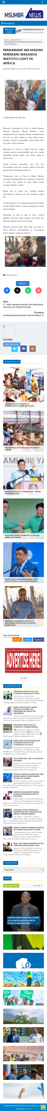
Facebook (38, 640)
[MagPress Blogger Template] (23, 12)
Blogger (17, 640)
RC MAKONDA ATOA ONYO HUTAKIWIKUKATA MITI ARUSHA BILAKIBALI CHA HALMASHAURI (21, 1000)
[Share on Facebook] (7, 290)
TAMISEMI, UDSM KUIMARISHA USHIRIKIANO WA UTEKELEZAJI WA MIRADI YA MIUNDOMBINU (27, 812)
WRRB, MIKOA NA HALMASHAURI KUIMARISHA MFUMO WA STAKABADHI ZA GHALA (26, 743)
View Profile (13, 344)
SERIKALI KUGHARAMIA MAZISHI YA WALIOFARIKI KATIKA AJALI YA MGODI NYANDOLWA (20, 623)
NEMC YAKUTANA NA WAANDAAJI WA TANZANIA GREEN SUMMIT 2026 (28, 844)
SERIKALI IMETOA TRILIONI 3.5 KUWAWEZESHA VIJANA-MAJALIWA (19, 405)
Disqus (27, 640)
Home (6, 40)
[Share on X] (17, 290)
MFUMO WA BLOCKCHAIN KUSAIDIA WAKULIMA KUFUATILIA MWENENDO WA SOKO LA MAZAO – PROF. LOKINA (22, 962)
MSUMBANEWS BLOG (12, 1106)
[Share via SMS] (38, 290)
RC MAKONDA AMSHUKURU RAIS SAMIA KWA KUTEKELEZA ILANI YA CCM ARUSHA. (21, 1093)
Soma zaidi (36, 886)
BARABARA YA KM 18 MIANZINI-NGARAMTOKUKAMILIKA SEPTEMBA (18, 1056)
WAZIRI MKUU (16, 40)
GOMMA (28, 1109)
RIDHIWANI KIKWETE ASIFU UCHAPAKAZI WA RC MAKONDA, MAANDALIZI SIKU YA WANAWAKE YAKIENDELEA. (22, 981)
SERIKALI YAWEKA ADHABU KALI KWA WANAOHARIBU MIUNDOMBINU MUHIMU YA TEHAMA (28, 776)
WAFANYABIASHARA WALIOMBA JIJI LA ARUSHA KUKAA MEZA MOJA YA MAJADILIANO (23, 920)
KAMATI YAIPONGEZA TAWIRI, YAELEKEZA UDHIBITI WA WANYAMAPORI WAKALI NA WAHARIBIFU (25, 710)
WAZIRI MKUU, (35, 69)
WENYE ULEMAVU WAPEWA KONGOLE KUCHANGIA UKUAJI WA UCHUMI (28, 829)
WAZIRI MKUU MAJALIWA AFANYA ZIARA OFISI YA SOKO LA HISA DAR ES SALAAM (21, 580)
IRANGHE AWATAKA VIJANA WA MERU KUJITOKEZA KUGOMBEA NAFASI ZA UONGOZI (23, 945)
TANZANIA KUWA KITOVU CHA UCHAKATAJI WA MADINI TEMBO (26, 692)
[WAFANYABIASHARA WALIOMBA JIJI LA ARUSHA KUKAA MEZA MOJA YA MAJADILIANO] (23, 930)
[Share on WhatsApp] (28, 290)
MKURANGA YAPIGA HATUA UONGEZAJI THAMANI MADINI (25, 726)
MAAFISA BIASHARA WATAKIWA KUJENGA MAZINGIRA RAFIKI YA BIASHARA (26, 794)
